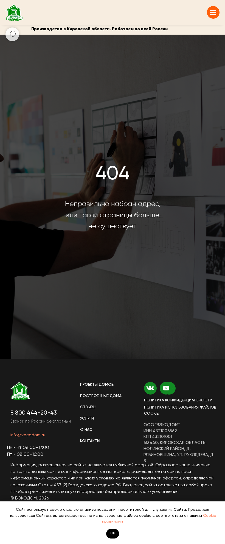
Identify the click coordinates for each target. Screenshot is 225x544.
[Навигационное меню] (213, 12)
